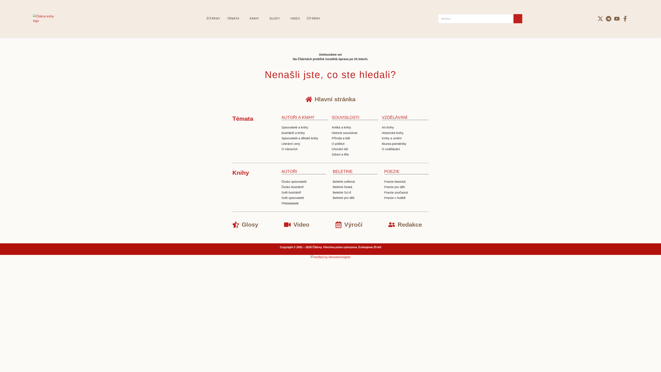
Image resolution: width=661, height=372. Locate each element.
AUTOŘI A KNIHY (297, 117)
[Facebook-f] (625, 19)
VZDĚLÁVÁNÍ (394, 117)
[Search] (517, 18)
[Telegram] (608, 19)
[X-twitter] (600, 19)
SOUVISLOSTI (345, 117)
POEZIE (392, 171)
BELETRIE (343, 171)
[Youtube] (617, 19)
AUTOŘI (289, 171)
